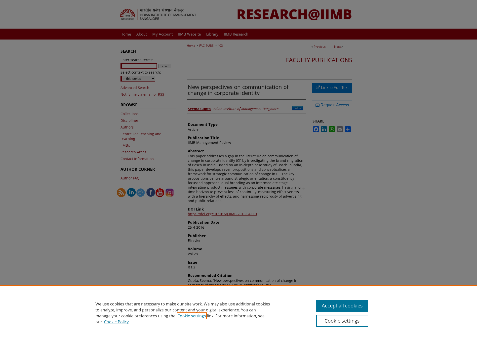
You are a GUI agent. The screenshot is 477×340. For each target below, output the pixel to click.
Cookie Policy (116, 322)
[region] (238, 312)
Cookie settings (191, 316)
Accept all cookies (342, 305)
